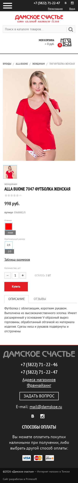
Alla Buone (22, 63)
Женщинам (38, 63)
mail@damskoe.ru (46, 407)
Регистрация (55, 8)
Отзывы (40, 299)
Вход (72, 8)
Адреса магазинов (39, 379)
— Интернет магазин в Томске (36, 471)
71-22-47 (47, 3)
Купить (16, 286)
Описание (16, 299)
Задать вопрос (39, 396)
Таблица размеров (17, 259)
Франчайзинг (39, 385)
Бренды (7, 63)
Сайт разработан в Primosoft (20, 479)
